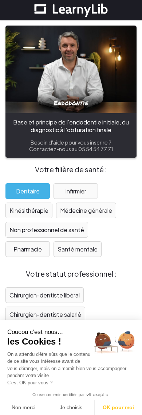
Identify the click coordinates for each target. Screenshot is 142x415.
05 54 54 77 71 (95, 149)
